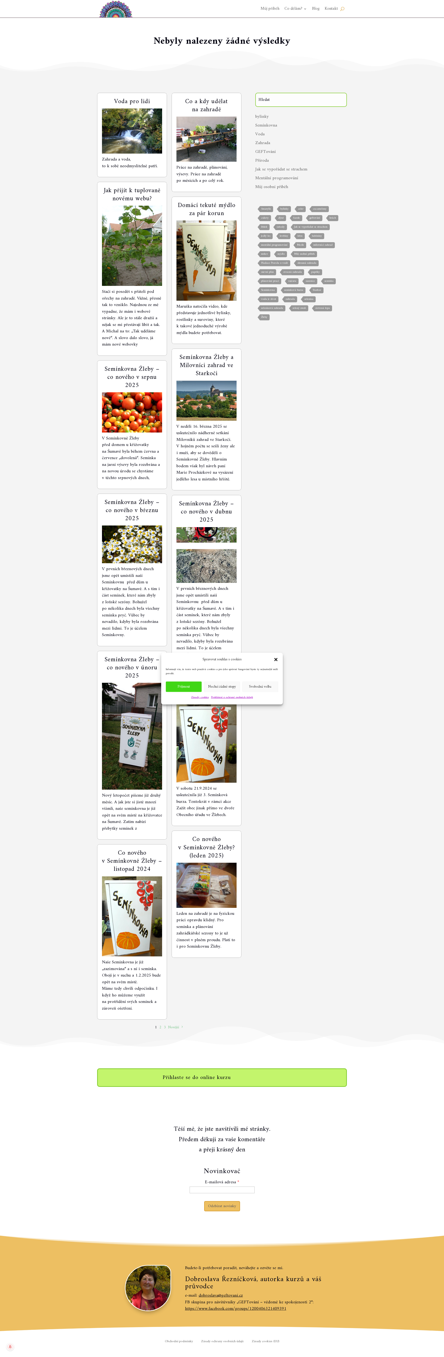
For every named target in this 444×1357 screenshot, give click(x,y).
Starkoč (317, 290)
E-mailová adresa (220, 1182)
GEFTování (265, 152)
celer (300, 209)
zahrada (290, 299)
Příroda (262, 160)
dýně (281, 218)
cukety (265, 218)
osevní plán (267, 272)
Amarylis (266, 209)
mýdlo (281, 254)
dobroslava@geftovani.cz (221, 1295)
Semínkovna (266, 125)
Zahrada (262, 143)
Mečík (300, 245)
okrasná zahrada (306, 263)
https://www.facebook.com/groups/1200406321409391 (235, 1309)
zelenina (308, 299)
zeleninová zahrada (272, 308)
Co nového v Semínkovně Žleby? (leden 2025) (206, 847)
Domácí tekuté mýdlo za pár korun (206, 209)
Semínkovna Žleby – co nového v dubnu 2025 (206, 511)
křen (300, 236)
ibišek (264, 227)
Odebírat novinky (222, 1206)
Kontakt (331, 8)
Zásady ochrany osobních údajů (222, 1341)
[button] (276, 659)
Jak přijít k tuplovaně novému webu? (132, 194)
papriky (315, 272)
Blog (316, 8)
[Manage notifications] (10, 1347)
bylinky (262, 117)
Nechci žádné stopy (222, 686)
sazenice (310, 281)
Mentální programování (276, 178)
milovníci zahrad (323, 245)
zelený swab (299, 308)
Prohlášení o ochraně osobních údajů (232, 697)
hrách (333, 218)
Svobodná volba (260, 686)
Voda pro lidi (132, 101)
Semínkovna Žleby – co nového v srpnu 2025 (132, 377)
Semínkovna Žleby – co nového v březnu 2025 (132, 510)
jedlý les (265, 236)
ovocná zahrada (292, 272)
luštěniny (317, 236)
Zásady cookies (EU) (265, 1341)
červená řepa (322, 308)
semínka (328, 281)
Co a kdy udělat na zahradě (206, 105)
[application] (206, 566)
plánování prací (270, 281)
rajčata (292, 281)
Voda (260, 134)
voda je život (268, 299)
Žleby (264, 317)
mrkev (264, 254)
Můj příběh (270, 8)
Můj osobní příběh (271, 187)
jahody (281, 227)
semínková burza (293, 290)
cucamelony (320, 209)
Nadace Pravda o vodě (274, 263)
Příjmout (184, 686)
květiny (284, 236)
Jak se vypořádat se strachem (281, 169)
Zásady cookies (200, 697)
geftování (314, 218)
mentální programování (274, 245)
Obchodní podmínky (179, 1341)
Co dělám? (293, 8)
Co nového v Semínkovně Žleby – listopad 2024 (132, 861)
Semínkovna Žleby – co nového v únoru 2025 (132, 667)
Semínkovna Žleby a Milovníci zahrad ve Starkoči (206, 365)
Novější (173, 1027)
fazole (296, 218)
